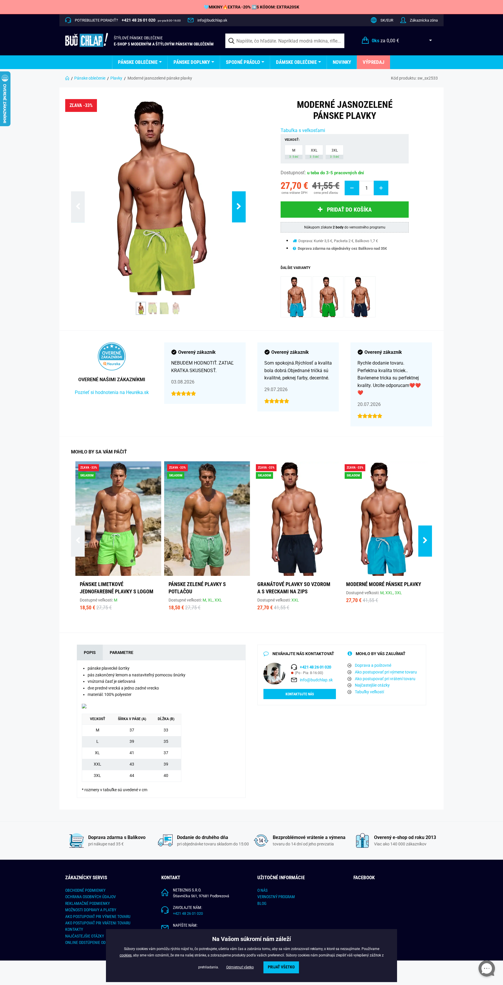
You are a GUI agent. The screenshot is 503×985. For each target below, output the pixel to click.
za (385, 40)
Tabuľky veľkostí (369, 692)
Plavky (116, 78)
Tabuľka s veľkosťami (303, 130)
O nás (262, 890)
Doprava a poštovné (373, 665)
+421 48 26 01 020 (188, 913)
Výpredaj (373, 62)
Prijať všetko (281, 967)
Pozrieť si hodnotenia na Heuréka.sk (112, 392)
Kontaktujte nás (300, 694)
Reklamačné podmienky (87, 903)
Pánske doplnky (191, 62)
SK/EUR (386, 20)
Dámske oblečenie (296, 62)
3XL (334, 153)
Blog (261, 903)
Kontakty (74, 929)
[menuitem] (140, 62)
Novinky (342, 62)
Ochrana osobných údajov (90, 896)
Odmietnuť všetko (240, 967)
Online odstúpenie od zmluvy (93, 942)
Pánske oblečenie (137, 62)
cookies (126, 955)
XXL (314, 153)
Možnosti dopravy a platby (90, 909)
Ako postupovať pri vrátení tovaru (385, 678)
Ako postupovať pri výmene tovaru (386, 672)
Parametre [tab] (121, 652)
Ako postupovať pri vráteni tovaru (97, 923)
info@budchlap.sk (212, 20)
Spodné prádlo (243, 62)
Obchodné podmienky (85, 890)
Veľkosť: (292, 139)
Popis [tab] (90, 652)
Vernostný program (276, 896)
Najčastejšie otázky (372, 685)
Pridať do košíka (349, 209)
